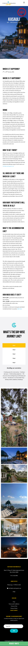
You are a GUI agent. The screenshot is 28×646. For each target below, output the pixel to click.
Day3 (14, 354)
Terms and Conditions (14, 604)
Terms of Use (14, 606)
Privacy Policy (14, 608)
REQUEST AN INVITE (14, 610)
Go (14, 631)
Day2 (14, 349)
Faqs (14, 601)
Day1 (14, 345)
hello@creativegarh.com (8, 166)
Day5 (14, 362)
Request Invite (14, 643)
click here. (19, 309)
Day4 (14, 358)
